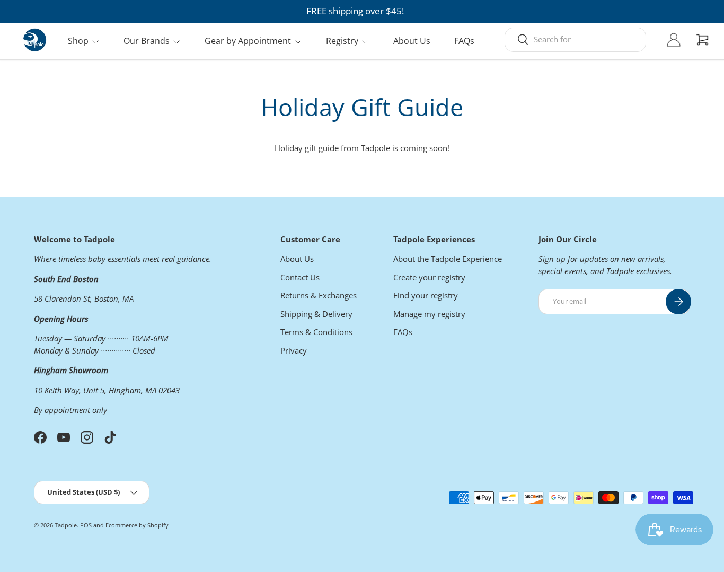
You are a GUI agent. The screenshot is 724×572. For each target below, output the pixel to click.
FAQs (464, 41)
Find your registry (425, 295)
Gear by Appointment (248, 41)
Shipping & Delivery (316, 314)
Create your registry (429, 277)
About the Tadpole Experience (447, 258)
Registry (342, 41)
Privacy (293, 350)
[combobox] (575, 39)
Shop (78, 41)
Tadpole (66, 525)
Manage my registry (429, 314)
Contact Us (300, 277)
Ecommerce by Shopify (137, 525)
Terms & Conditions (316, 332)
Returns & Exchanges (318, 295)
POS (86, 525)
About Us (411, 41)
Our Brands (146, 41)
